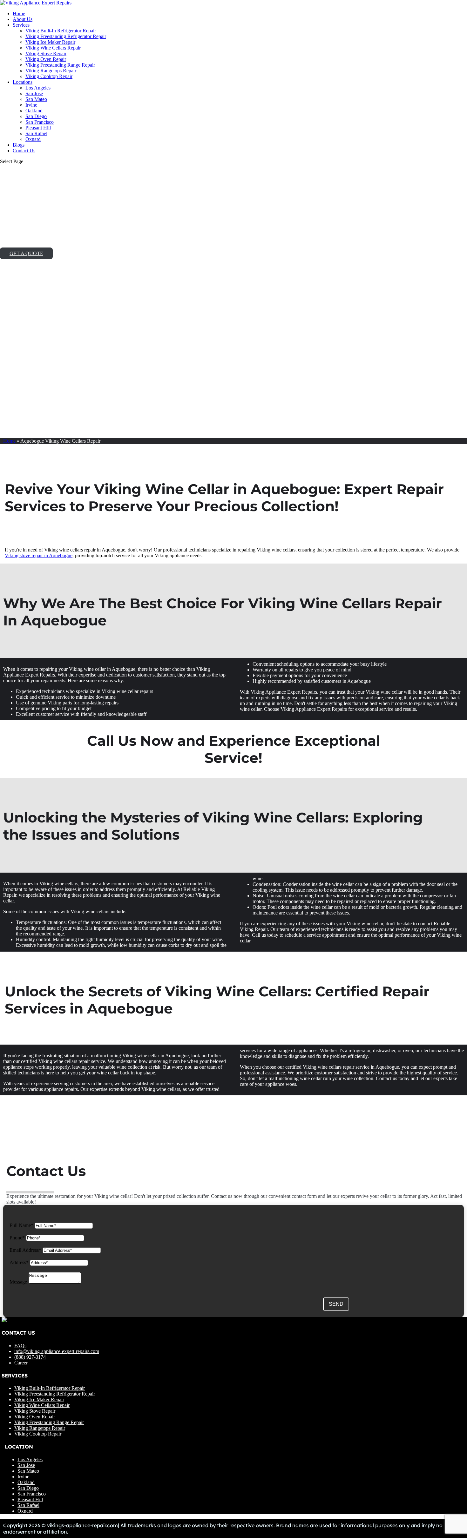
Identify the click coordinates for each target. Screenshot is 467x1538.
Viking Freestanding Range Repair (60, 65)
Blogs (18, 145)
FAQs (20, 1345)
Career (21, 1362)
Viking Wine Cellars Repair (53, 47)
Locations (22, 82)
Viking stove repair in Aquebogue (38, 555)
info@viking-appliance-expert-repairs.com (56, 1351)
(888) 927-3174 (30, 1357)
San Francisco (39, 122)
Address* (19, 1262)
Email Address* (25, 1250)
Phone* (17, 1237)
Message (18, 1281)
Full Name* (21, 1225)
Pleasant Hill (38, 127)
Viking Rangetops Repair (50, 70)
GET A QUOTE (26, 253)
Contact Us (24, 150)
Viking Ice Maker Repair (50, 42)
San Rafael (36, 133)
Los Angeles (38, 87)
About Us (22, 19)
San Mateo (36, 99)
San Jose (34, 93)
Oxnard (33, 139)
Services (21, 25)
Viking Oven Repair (45, 59)
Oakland (34, 110)
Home (19, 13)
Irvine (31, 105)
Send (336, 1304)
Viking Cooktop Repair (48, 76)
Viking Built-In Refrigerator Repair (60, 30)
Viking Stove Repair (45, 53)
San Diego (36, 116)
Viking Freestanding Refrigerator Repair (65, 36)
